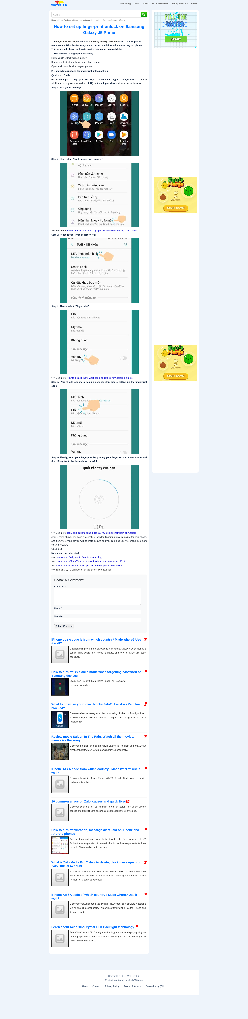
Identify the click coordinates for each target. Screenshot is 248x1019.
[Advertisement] (175, 67)
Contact (96, 986)
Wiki (136, 3)
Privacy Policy (112, 986)
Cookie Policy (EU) (155, 986)
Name (58, 608)
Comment (60, 586)
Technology (125, 3)
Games (145, 3)
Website (58, 616)
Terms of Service (132, 986)
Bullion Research (160, 3)
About (85, 986)
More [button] (193, 3)
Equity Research (180, 3)
